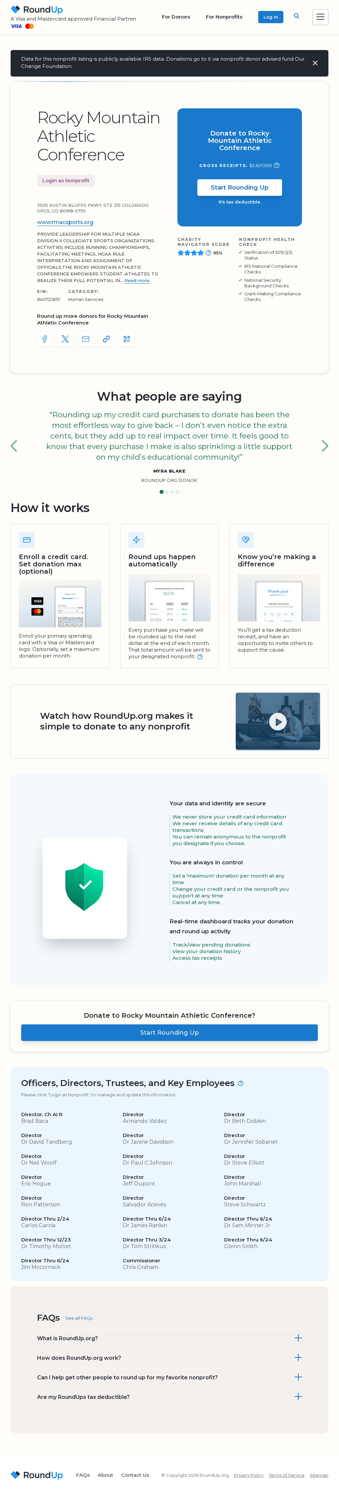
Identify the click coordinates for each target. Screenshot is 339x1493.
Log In (271, 17)
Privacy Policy (249, 1475)
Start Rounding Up (239, 187)
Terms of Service (287, 1475)
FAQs (83, 1475)
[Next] (325, 446)
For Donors (176, 17)
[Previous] (14, 446)
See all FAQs (78, 1318)
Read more (137, 280)
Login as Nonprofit (65, 180)
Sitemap (319, 1475)
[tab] (162, 492)
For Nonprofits (224, 17)
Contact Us (135, 1475)
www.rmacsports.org (65, 222)
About (105, 1475)
